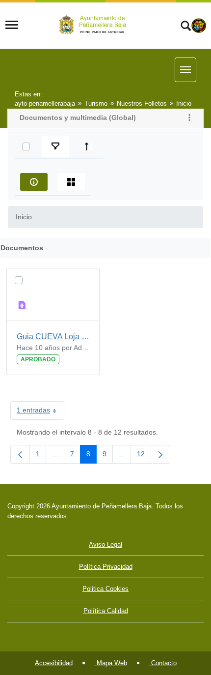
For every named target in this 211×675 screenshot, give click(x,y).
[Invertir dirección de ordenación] (89, 146)
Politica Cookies (105, 588)
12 (144, 456)
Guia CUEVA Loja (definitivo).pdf (53, 336)
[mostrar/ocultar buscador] (185, 27)
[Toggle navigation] (12, 25)
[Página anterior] (20, 454)
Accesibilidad (54, 663)
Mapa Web (111, 663)
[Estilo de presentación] (71, 182)
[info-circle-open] (34, 182)
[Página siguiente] (160, 454)
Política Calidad (105, 611)
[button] (189, 118)
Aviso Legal (105, 544)
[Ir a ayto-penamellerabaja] (94, 24)
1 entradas (40, 412)
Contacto (163, 663)
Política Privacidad (105, 566)
